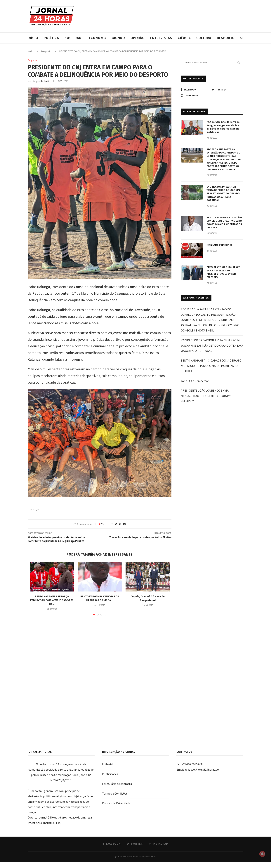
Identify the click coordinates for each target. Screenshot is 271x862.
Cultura (203, 38)
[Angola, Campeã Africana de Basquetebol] (148, 576)
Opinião (138, 38)
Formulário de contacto (117, 784)
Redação (45, 81)
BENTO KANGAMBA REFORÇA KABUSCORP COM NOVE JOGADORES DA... (52, 600)
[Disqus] (99, 672)
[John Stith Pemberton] (192, 250)
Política (51, 38)
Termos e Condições (115, 793)
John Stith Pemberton (219, 244)
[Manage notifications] (262, 854)
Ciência (184, 38)
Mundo (118, 38)
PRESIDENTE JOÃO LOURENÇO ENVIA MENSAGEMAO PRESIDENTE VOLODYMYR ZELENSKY (223, 272)
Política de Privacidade (116, 803)
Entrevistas (161, 38)
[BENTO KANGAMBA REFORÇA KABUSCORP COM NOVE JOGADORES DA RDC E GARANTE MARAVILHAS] (52, 576)
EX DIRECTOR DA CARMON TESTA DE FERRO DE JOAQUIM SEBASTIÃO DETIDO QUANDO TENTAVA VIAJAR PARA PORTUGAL (223, 193)
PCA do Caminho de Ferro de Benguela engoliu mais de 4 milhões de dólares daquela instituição (223, 127)
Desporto (226, 38)
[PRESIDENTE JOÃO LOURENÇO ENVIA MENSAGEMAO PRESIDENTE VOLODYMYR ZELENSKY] (192, 273)
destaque (34, 509)
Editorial (107, 764)
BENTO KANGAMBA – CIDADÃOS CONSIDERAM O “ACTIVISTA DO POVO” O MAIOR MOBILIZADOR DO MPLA (224, 222)
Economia (98, 38)
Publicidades (110, 774)
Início (33, 38)
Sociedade (74, 38)
